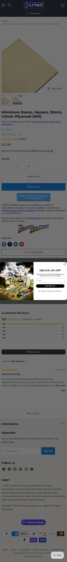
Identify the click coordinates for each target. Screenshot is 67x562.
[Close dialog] (65, 264)
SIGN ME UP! (50, 286)
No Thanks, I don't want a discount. (50, 291)
